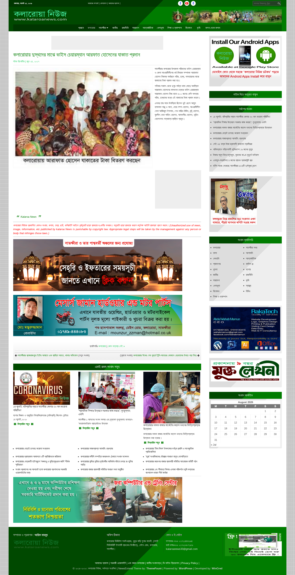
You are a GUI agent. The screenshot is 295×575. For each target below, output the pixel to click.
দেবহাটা (216, 258)
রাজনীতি (125, 27)
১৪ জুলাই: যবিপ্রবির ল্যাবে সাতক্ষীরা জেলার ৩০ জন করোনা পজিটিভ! (241, 116)
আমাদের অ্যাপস (113, 3)
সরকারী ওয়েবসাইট (118, 563)
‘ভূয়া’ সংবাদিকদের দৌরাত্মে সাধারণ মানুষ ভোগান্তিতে (167, 456)
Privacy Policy (189, 563)
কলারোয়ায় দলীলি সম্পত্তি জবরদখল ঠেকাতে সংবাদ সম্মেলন (105, 456)
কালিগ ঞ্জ (249, 263)
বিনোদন (188, 27)
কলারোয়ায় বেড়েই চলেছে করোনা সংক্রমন (33, 448)
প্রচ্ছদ (81, 27)
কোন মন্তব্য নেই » (116, 346)
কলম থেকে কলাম (212, 27)
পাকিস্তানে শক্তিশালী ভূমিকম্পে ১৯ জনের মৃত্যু (233, 149)
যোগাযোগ (103, 3)
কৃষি (198, 27)
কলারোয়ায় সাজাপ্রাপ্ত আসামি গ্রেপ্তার (97, 448)
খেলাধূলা (160, 27)
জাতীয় (115, 27)
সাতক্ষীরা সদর (251, 247)
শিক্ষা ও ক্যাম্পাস (174, 27)
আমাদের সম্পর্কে (93, 3)
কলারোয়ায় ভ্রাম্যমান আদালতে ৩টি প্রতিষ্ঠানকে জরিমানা (38, 456)
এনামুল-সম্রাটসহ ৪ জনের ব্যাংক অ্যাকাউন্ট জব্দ (232, 160)
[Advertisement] (107, 43)
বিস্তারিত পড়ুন (24, 424)
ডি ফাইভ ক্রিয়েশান (171, 563)
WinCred (217, 568)
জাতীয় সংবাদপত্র (154, 563)
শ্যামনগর (217, 263)
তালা (215, 253)
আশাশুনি (249, 253)
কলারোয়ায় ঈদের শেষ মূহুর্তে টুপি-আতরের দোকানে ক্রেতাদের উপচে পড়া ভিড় (165, 355)
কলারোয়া (91, 27)
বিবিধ (248, 291)
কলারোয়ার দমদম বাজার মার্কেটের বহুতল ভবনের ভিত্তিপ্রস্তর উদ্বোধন (242, 127)
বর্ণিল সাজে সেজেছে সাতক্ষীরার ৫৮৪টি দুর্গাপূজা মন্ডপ (234, 165)
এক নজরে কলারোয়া (136, 563)
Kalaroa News (29, 216)
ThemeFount (154, 568)
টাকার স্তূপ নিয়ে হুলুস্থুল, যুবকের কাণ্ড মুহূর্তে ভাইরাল (236, 154)
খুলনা (215, 269)
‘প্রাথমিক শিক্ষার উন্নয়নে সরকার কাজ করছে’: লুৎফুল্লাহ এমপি (239, 122)
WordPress (185, 568)
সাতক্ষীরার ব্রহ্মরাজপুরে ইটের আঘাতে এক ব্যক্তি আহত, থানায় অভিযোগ (48, 355)
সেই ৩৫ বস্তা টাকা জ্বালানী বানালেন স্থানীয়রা (232, 144)
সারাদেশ (135, 27)
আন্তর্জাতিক (148, 27)
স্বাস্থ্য (248, 285)
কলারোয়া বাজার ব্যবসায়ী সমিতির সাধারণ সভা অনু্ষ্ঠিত (102, 469)
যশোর (248, 269)
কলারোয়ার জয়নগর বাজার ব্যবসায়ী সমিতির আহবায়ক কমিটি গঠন (171, 461)
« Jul (213, 444)
